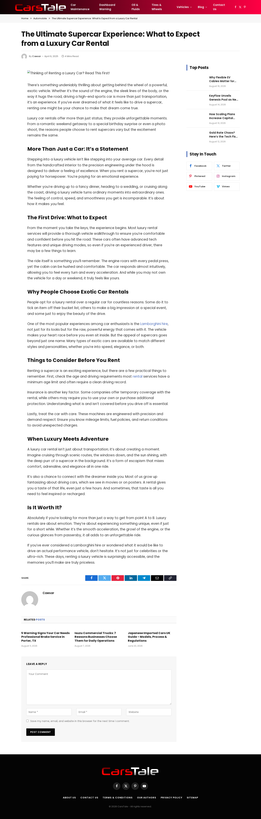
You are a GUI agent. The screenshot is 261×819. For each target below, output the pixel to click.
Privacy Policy (171, 797)
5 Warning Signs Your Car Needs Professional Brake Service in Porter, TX (45, 637)
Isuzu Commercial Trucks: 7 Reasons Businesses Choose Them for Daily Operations (96, 637)
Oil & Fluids (136, 7)
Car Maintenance (80, 7)
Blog (201, 7)
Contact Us (219, 7)
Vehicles (183, 7)
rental (138, 376)
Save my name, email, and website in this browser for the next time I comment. (80, 721)
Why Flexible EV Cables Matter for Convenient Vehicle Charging (223, 79)
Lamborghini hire (154, 323)
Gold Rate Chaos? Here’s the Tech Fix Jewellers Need (222, 134)
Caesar (36, 56)
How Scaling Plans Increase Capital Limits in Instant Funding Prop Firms (222, 116)
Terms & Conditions (117, 797)
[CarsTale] (41, 7)
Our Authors (146, 797)
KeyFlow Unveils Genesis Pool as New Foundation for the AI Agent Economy (224, 97)
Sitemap (192, 797)
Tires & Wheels (157, 7)
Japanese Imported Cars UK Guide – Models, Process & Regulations (149, 637)
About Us (69, 797)
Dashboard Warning (107, 7)
